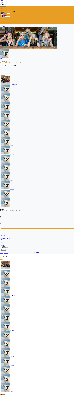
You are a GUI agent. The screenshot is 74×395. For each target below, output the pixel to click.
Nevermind (1, 257)
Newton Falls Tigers (8, 235)
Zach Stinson (2, 235)
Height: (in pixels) (2, 209)
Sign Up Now (2, 12)
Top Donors (2, 245)
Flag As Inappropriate (6, 253)
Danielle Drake (3, 238)
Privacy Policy (1, 253)
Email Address (2, 13)
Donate (2, 2)
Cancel (2, 259)
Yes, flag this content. (2, 394)
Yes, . (0, 259)
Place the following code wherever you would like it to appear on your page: (8, 210)
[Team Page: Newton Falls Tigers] (4, 57)
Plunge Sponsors (2, 3)
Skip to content (1, 0)
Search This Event (7, 5)
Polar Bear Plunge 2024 (2, 58)
